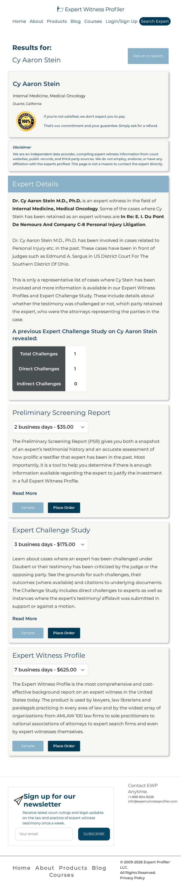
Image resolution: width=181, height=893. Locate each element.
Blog (75, 21)
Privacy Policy (132, 878)
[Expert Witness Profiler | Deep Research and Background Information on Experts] (90, 8)
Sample (28, 508)
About (36, 21)
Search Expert (155, 21)
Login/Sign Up (122, 21)
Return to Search (148, 56)
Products (57, 21)
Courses (93, 21)
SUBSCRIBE (94, 834)
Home (19, 21)
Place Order (64, 508)
